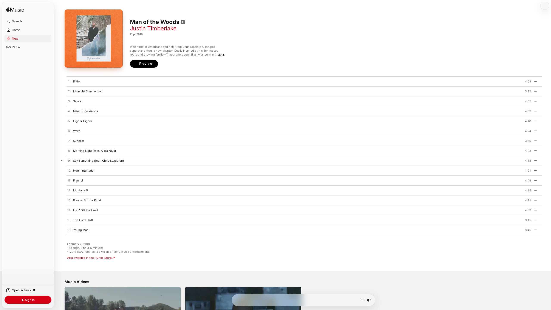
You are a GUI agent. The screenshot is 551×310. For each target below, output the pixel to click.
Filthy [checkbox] (76, 81)
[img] (15, 9)
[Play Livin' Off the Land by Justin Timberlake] (69, 210)
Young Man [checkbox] (80, 230)
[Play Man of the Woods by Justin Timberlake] (69, 111)
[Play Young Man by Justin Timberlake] (69, 230)
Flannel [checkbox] (78, 180)
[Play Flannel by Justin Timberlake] (69, 181)
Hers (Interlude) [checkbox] (84, 170)
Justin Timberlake (153, 28)
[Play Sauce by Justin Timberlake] (69, 101)
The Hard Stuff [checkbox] (83, 220)
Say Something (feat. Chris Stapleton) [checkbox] (98, 160)
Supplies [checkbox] (79, 141)
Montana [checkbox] (79, 190)
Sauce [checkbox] (77, 101)
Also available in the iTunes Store (89, 257)
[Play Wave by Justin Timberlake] (69, 131)
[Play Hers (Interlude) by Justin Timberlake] (69, 171)
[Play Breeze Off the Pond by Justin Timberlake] (69, 200)
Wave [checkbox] (76, 131)
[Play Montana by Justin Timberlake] (69, 190)
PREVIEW (526, 81)
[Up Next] (362, 300)
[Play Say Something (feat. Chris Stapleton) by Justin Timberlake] (69, 161)
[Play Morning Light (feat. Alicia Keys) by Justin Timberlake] (69, 151)
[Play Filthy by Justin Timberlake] (69, 82)
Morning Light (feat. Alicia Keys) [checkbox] (94, 150)
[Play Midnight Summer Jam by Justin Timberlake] (69, 91)
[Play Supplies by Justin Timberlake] (69, 141)
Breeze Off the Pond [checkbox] (87, 200)
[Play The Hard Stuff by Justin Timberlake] (69, 220)
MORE (221, 54)
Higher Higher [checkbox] (82, 121)
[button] (28, 21)
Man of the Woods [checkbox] (85, 111)
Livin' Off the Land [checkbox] (85, 210)
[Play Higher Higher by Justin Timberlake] (69, 121)
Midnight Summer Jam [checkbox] (88, 91)
